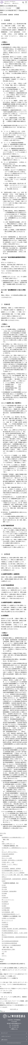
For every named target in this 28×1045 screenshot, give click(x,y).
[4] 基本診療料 (5, 856)
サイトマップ (4, 1033)
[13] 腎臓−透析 (5, 910)
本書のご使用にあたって (8, 843)
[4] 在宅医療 (5, 924)
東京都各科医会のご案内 (8, 949)
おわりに (4, 955)
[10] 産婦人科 (5, 903)
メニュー (26, 3)
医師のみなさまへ (7, 3)
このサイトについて (6, 1036)
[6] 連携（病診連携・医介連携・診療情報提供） (14, 928)
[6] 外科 (4, 895)
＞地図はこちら (14, 1028)
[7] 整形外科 (5, 897)
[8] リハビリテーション (8, 899)
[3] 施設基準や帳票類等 (8, 854)
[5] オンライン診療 (7, 858)
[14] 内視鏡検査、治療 (8, 912)
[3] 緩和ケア (5, 922)
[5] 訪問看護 (5, 926)
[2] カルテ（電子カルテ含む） (10, 852)
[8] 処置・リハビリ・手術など (10, 864)
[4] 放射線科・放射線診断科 (9, 891)
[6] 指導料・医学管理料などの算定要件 (12, 860)
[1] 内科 (4, 885)
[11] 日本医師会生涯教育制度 (9, 943)
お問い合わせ (4, 1039)
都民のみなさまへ (16, 3)
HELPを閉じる (14, 1009)
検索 (18, 8)
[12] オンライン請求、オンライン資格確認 (13, 872)
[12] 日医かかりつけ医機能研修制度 (11, 945)
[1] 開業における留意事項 (8, 918)
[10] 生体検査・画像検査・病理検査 (11, 868)
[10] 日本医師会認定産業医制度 (10, 941)
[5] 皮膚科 (4, 893)
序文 (3, 841)
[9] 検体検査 (5, 866)
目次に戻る (3, 833)
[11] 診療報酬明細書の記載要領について (12, 870)
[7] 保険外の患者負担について (10, 930)
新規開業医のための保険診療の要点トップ (13, 837)
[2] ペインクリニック (7, 920)
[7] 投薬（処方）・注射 (8, 862)
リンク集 (4, 951)
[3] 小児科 (4, 889)
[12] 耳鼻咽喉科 (6, 908)
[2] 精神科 (4, 887)
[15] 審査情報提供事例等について (11, 914)
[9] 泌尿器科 (5, 901)
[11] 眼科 (4, 906)
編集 (3, 953)
